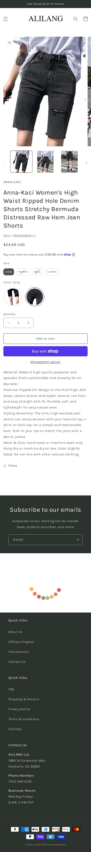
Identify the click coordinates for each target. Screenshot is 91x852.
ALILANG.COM (39, 845)
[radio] (8, 271)
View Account (18, 652)
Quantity (9, 314)
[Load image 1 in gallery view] (21, 162)
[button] (5, 19)
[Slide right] (86, 162)
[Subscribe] (77, 539)
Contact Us (17, 662)
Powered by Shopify (56, 845)
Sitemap (15, 729)
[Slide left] (4, 162)
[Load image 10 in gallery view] (69, 162)
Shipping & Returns (23, 699)
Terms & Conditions (23, 719)
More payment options (45, 361)
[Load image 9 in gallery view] (45, 162)
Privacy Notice (19, 709)
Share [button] (12, 465)
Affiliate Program (21, 642)
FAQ (11, 689)
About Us (15, 632)
